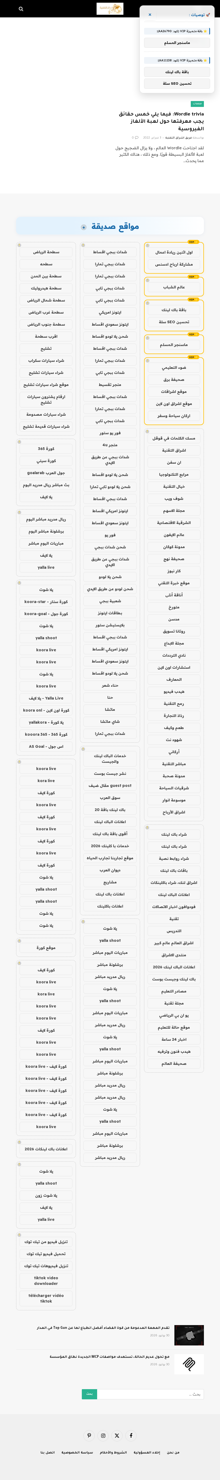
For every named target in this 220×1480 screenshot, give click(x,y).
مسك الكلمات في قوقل (173, 438)
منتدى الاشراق (174, 955)
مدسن (173, 619)
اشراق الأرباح (174, 812)
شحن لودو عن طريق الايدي (110, 588)
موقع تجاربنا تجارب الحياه (110, 858)
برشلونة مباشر (110, 964)
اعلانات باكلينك (110, 906)
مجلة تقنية (174, 1003)
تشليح (46, 348)
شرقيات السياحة (174, 788)
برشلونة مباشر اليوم (46, 531)
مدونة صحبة (174, 776)
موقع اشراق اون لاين (174, 403)
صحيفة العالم (174, 1063)
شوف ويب (173, 498)
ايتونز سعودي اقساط (110, 324)
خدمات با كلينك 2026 (110, 845)
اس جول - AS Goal (46, 746)
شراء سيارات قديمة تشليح (46, 426)
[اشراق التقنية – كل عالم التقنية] (110, 8)
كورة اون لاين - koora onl (46, 710)
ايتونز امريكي (110, 312)
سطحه (46, 264)
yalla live (46, 567)
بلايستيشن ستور (110, 625)
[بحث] (21, 9)
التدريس (174, 930)
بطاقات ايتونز (110, 613)
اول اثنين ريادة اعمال (174, 252)
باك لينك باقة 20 (110, 809)
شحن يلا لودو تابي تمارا (110, 486)
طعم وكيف (174, 727)
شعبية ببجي (110, 600)
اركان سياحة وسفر (173, 415)
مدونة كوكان (174, 546)
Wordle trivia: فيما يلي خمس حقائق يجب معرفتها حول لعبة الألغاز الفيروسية (161, 122)
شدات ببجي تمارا (110, 264)
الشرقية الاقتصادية (174, 522)
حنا (110, 697)
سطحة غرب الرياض (46, 312)
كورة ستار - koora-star (46, 601)
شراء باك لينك (174, 834)
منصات (197, 103)
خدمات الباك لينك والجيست (110, 758)
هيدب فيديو (174, 691)
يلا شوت (110, 928)
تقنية (174, 918)
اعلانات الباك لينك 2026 (174, 967)
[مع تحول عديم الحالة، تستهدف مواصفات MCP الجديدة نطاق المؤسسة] (189, 1364)
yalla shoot (110, 940)
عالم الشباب (174, 287)
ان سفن (174, 462)
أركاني (173, 751)
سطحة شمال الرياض (46, 300)
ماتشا (110, 709)
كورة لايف (46, 792)
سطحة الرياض (46, 252)
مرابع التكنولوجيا (174, 474)
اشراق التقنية (174, 450)
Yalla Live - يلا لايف (46, 698)
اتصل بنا (48, 1453)
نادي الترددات (174, 655)
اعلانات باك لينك (110, 894)
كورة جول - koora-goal (46, 613)
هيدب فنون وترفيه (173, 1051)
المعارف (174, 679)
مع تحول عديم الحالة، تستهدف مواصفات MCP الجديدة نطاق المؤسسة (110, 1357)
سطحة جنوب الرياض (46, 324)
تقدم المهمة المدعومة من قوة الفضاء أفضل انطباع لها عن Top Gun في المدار (103, 1328)
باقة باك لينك (174, 309)
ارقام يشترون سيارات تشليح (46, 399)
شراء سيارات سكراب (46, 360)
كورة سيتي (46, 460)
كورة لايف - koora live (46, 1066)
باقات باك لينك (174, 870)
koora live (46, 650)
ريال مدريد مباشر (110, 976)
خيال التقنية (174, 486)
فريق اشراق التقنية (178, 138)
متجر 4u (110, 444)
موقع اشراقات (174, 391)
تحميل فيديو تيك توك (46, 1253)
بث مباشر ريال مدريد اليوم (46, 484)
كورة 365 (46, 448)
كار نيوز (174, 570)
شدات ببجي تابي (110, 288)
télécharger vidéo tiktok (46, 1298)
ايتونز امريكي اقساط (110, 510)
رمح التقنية (174, 703)
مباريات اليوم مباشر (110, 952)
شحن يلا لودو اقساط (110, 336)
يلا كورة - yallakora (46, 722)
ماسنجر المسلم (174, 344)
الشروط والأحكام (113, 1453)
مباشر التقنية (174, 763)
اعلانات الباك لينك (174, 894)
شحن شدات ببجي (110, 547)
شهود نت (174, 739)
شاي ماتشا (110, 721)
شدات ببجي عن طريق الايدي (110, 460)
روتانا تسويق (174, 631)
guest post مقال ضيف (110, 785)
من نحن (173, 1453)
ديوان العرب (110, 870)
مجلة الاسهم (174, 510)
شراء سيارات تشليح (46, 372)
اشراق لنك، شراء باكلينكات (174, 882)
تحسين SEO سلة (174, 321)
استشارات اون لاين (173, 667)
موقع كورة (46, 947)
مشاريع (110, 882)
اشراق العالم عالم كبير (173, 942)
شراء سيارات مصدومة (46, 414)
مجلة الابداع (174, 643)
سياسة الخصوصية (77, 1453)
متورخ (173, 607)
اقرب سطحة (46, 336)
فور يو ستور (110, 432)
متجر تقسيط (110, 384)
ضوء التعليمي (174, 367)
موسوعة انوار (174, 800)
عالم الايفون (174, 534)
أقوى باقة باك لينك (110, 833)
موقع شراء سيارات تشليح (46, 384)
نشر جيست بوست (110, 773)
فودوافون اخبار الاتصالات (174, 906)
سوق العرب (110, 797)
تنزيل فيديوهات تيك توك (46, 1265)
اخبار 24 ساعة (174, 1039)
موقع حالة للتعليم (174, 1027)
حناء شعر (110, 685)
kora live (46, 780)
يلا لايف (46, 496)
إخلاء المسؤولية (147, 1453)
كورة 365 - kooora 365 (46, 734)
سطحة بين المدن (46, 276)
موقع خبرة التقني (174, 583)
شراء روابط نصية (174, 858)
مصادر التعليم (173, 991)
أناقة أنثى (174, 595)
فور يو (110, 535)
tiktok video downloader (46, 1281)
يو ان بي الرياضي (174, 1015)
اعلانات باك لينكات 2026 (46, 1149)
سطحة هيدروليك (46, 288)
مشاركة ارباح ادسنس (174, 264)
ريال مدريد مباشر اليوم (46, 519)
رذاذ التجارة (174, 715)
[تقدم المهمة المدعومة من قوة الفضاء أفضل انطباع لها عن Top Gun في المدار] (189, 1335)
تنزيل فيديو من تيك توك (46, 1241)
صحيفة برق (173, 379)
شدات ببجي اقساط (110, 252)
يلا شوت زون (46, 1195)
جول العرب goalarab (46, 472)
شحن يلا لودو (110, 576)
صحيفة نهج (173, 558)
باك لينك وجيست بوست (174, 979)
